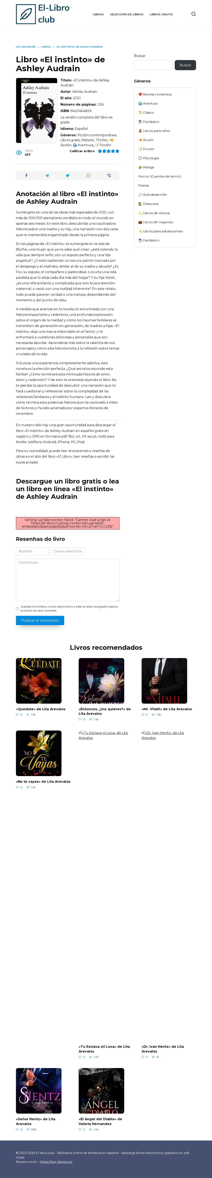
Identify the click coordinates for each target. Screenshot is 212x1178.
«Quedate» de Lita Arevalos (40, 709)
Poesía (143, 185)
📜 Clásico (146, 113)
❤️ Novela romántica (154, 94)
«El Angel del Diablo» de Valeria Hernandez (100, 1121)
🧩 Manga (146, 167)
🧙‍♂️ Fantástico (148, 122)
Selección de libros (126, 14)
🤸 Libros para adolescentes (160, 231)
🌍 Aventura (148, 103)
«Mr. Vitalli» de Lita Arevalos (167, 709)
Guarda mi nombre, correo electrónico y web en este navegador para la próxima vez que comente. (69, 608)
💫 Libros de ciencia (154, 213)
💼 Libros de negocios (155, 222)
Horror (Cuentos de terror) (159, 176)
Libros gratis (161, 14)
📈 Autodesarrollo (152, 195)
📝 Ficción (146, 149)
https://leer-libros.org (56, 1162)
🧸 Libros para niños (154, 131)
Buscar (140, 56)
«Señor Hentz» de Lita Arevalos (35, 1121)
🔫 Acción (146, 140)
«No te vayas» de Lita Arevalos (43, 782)
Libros (98, 14)
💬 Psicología (148, 158)
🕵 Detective (148, 204)
